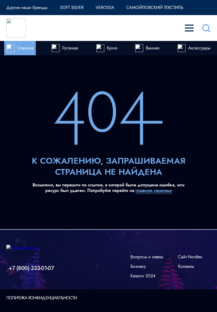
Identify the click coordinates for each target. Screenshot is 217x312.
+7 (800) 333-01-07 (31, 268)
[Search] (206, 28)
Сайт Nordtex (190, 257)
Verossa (105, 7)
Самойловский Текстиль (154, 7)
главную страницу (153, 190)
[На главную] (16, 28)
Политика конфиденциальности (41, 298)
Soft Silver (72, 7)
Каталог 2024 (142, 276)
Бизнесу (138, 266)
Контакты (186, 266)
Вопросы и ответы (146, 257)
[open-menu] (189, 28)
